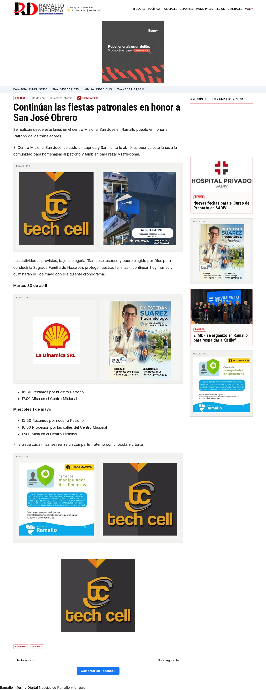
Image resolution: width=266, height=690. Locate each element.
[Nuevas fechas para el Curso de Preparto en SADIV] (221, 174)
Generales (235, 8)
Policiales (170, 8)
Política (154, 8)
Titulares (138, 8)
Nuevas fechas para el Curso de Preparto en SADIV (221, 206)
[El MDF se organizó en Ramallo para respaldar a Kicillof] (221, 306)
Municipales (204, 8)
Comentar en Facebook (98, 671)
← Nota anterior (25, 660)
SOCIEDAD (20, 98)
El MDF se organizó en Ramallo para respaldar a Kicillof (220, 338)
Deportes (186, 8)
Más (248, 8)
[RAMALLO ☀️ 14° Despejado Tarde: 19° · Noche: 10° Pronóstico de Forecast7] (221, 129)
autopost (20, 646)
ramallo (37, 646)
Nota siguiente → (170, 660)
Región (220, 8)
